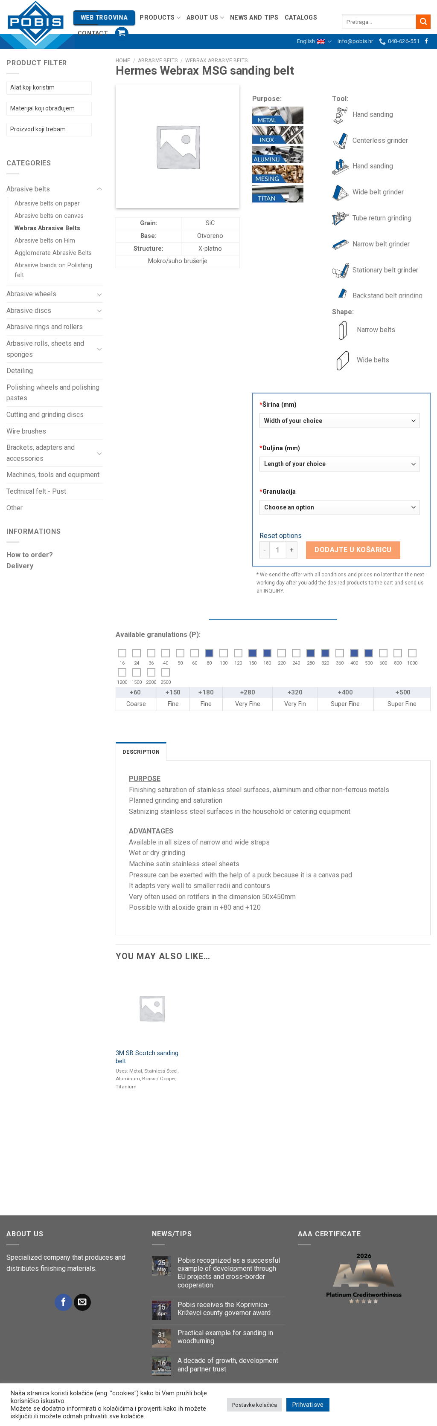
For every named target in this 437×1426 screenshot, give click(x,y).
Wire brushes (26, 431)
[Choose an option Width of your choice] (339, 423)
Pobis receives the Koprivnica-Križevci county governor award (224, 1309)
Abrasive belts (28, 189)
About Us (202, 17)
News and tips (254, 17)
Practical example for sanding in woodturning (225, 1337)
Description (141, 752)
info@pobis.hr (355, 41)
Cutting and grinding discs (45, 415)
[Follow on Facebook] (426, 41)
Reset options (280, 536)
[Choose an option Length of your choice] (339, 467)
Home (123, 61)
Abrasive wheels (31, 294)
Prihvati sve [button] (307, 1404)
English (306, 41)
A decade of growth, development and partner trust (228, 1365)
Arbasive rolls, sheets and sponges (45, 349)
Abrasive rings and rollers (44, 327)
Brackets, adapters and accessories (40, 453)
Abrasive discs (28, 311)
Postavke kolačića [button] (254, 1405)
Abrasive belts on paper (47, 203)
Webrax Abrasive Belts (47, 228)
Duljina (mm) (279, 448)
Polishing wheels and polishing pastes (52, 392)
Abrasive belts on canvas (49, 216)
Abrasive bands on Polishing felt (53, 270)
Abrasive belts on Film (45, 240)
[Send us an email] (82, 1302)
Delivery (19, 566)
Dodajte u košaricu (353, 550)
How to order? (29, 555)
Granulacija (277, 491)
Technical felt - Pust (36, 491)
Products (157, 17)
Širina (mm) (278, 404)
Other (14, 508)
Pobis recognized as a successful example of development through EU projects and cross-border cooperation (229, 1272)
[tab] (141, 751)
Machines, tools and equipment (52, 475)
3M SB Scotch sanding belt (147, 1057)
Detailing (19, 371)
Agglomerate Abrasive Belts (53, 253)
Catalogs (301, 17)
